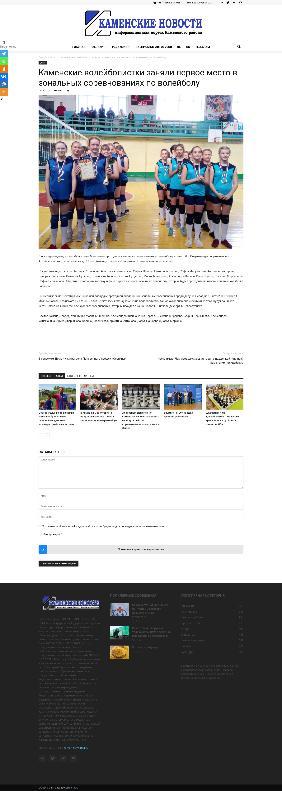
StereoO (73, 787)
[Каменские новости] (141, 23)
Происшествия (190, 623)
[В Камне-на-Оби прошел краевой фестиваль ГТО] (183, 397)
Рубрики (97, 47)
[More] (4, 92)
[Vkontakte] (4, 76)
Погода (186, 646)
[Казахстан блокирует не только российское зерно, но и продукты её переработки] (119, 632)
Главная (78, 47)
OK (188, 47)
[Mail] (221, 2)
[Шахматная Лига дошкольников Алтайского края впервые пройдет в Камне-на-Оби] (224, 397)
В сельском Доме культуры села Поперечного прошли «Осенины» (82, 358)
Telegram (202, 47)
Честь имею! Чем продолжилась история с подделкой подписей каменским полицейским (200, 360)
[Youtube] (240, 2)
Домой (43, 57)
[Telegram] (4, 53)
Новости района (192, 617)
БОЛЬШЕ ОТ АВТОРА (80, 376)
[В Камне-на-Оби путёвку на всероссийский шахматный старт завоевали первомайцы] (99, 397)
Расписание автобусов (154, 47)
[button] (238, 46)
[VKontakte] (234, 2)
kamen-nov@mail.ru (76, 747)
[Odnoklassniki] (4, 69)
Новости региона (192, 640)
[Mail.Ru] (4, 84)
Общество (188, 634)
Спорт (42, 62)
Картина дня (189, 611)
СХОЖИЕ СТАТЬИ (52, 376)
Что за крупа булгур (145, 647)
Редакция (119, 47)
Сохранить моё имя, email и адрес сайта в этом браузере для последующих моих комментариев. (103, 526)
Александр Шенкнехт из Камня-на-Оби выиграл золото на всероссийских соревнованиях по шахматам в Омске (140, 420)
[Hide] (1, 99)
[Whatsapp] (4, 61)
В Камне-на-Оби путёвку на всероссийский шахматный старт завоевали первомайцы (98, 416)
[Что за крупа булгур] (119, 652)
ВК (179, 47)
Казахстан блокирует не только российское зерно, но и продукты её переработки (151, 632)
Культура (187, 652)
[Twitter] (228, 2)
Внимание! (188, 606)
